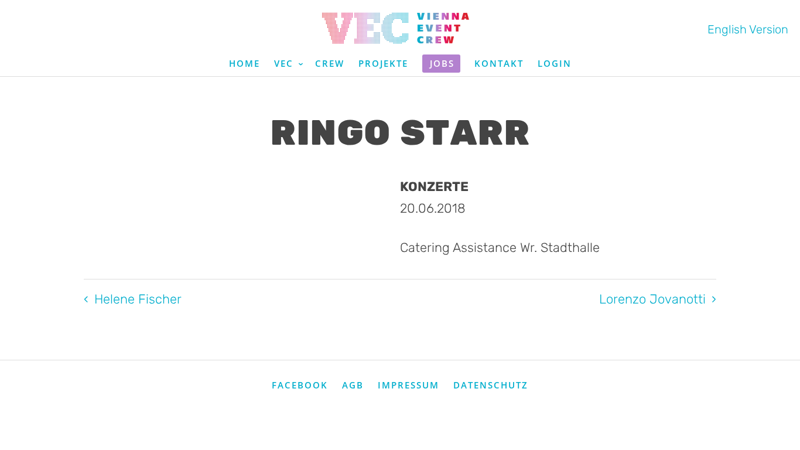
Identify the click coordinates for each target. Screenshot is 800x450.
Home (244, 63)
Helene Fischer (138, 299)
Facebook (300, 385)
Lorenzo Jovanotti (652, 299)
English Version (747, 29)
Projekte (383, 63)
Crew (329, 63)
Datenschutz (490, 385)
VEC (285, 63)
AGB (353, 385)
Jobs (442, 63)
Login (555, 63)
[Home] (400, 28)
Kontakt (499, 63)
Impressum (408, 385)
